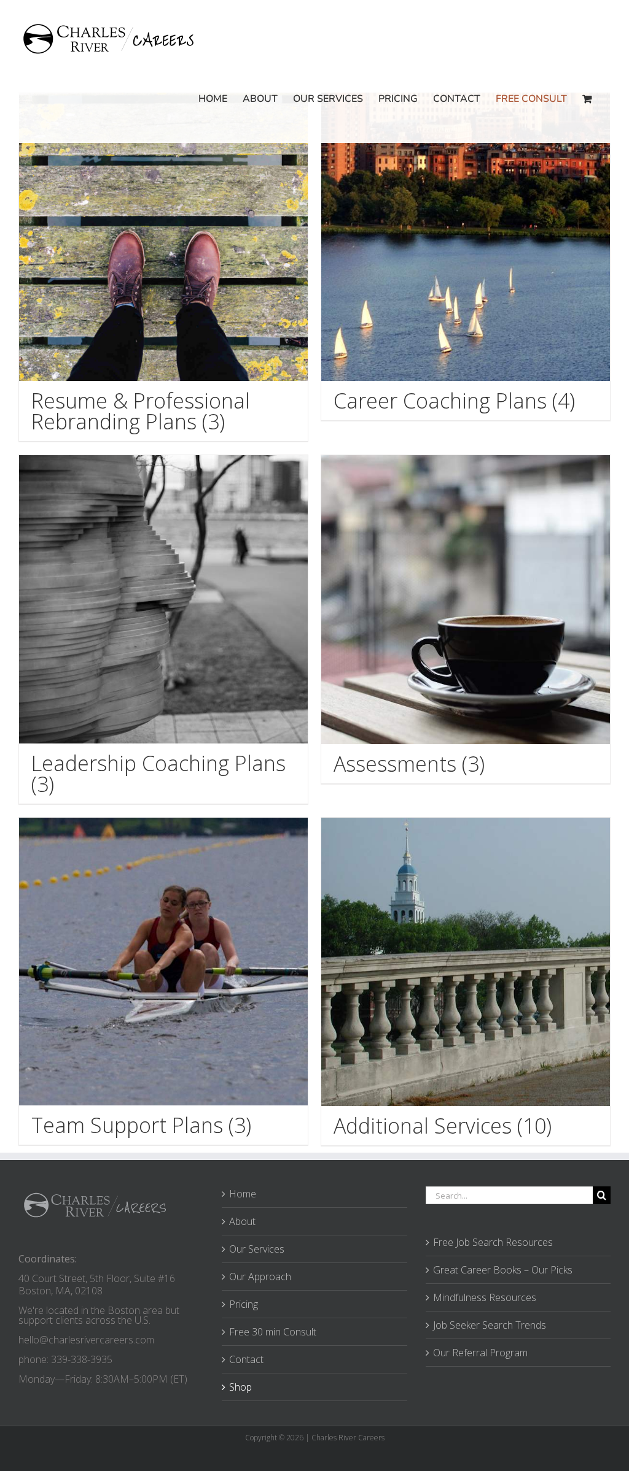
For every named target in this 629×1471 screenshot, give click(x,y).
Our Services (256, 1249)
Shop (240, 1387)
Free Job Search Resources (493, 1242)
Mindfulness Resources (484, 1297)
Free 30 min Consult (272, 1331)
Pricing (243, 1304)
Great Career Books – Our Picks (502, 1270)
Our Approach (260, 1276)
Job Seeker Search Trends (489, 1325)
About (242, 1221)
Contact (246, 1359)
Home (242, 1193)
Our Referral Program (480, 1352)
